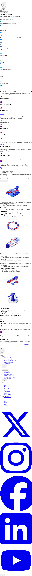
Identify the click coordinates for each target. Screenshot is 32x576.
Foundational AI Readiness (7, 357)
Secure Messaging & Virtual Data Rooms (9, 377)
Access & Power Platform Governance (9, 375)
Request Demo (2, 114)
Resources (3, 6)
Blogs (4, 386)
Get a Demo (9, 342)
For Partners (3, 380)
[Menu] (1, 12)
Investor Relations (6, 405)
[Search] (1, 10)
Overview (5, 400)
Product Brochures (6, 388)
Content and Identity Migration (8, 374)
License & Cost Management (7, 378)
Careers (5, 404)
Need (3, 356)
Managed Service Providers (7, 394)
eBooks (5, 384)
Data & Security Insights (7, 372)
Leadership (5, 402)
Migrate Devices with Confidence (7, 182)
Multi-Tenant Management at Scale (8, 362)
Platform (3, 4)
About (3, 9)
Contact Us (5, 406)
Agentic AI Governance (7, 358)
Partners (3, 5)
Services (2, 352)
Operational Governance (7, 363)
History (5, 401)
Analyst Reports (6, 387)
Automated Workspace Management (8, 376)
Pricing (9, 12)
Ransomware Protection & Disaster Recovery (10, 360)
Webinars (5, 385)
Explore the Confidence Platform (4, 337)
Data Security (5, 390)
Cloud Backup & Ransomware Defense (9, 371)
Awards (5, 403)
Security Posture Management (8, 359)
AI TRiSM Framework (7, 391)
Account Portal (6, 383)
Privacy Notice (26, 344)
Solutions (3, 3)
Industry (3, 364)
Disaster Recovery (6, 393)
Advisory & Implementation (7, 397)
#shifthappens (5, 389)
